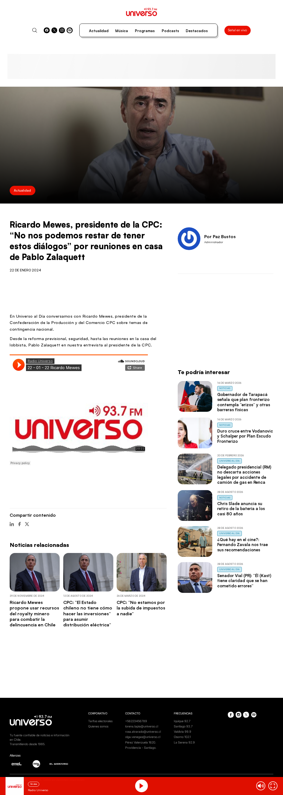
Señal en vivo (237, 30)
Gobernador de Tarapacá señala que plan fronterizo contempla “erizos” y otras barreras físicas (243, 402)
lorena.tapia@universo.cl (141, 726)
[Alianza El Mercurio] (58, 764)
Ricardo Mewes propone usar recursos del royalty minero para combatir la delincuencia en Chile (34, 613)
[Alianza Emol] (16, 764)
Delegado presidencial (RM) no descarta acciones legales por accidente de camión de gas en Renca (244, 474)
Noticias (224, 388)
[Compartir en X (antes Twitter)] (27, 524)
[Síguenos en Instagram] (62, 30)
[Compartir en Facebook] (19, 524)
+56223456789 (136, 721)
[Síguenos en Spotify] (70, 30)
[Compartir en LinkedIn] (12, 524)
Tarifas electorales (100, 721)
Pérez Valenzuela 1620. (140, 742)
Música (121, 31)
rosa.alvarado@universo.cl (143, 732)
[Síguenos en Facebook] (47, 30)
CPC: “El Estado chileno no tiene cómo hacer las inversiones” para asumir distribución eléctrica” (87, 613)
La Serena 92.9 (184, 742)
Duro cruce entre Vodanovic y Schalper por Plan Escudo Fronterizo (245, 436)
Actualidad (99, 31)
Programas (145, 31)
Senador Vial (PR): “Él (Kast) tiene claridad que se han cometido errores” (244, 580)
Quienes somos (98, 726)
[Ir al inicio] (141, 12)
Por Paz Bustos (220, 236)
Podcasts (170, 31)
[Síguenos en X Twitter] (54, 30)
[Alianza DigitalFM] (36, 764)
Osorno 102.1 (182, 737)
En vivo (33, 784)
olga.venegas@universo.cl (142, 737)
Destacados (197, 31)
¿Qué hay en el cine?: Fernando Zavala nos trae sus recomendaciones (242, 544)
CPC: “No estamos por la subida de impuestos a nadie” (141, 608)
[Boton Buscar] (34, 30)
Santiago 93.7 (183, 726)
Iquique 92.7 (182, 721)
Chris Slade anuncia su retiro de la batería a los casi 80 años (241, 508)
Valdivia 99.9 (182, 732)
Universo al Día (229, 460)
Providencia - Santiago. (140, 748)
